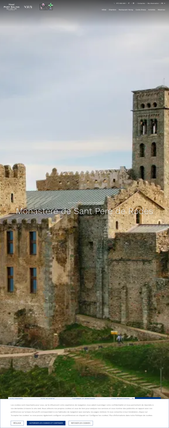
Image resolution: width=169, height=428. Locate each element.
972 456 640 (121, 3)
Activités (151, 10)
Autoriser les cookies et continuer (46, 423)
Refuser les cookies (80, 423)
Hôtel (104, 10)
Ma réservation (153, 3)
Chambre (112, 10)
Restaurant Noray (126, 10)
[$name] (129, 3)
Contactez (141, 3)
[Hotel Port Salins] (11, 7)
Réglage (17, 423)
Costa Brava (141, 10)
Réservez (161, 10)
